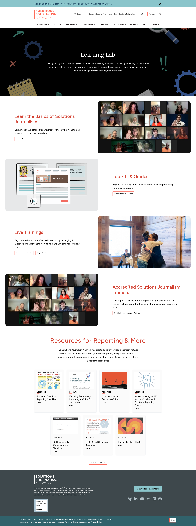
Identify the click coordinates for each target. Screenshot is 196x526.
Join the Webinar (22, 139)
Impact (57, 24)
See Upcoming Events (24, 253)
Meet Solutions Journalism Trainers (127, 313)
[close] (160, 4)
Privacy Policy (96, 522)
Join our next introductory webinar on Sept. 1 (88, 3)
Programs (70, 24)
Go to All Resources (98, 462)
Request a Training (43, 253)
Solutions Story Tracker (125, 24)
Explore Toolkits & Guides (123, 194)
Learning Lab (87, 24)
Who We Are (42, 24)
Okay (173, 520)
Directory (104, 24)
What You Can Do (150, 24)
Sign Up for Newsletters (148, 489)
